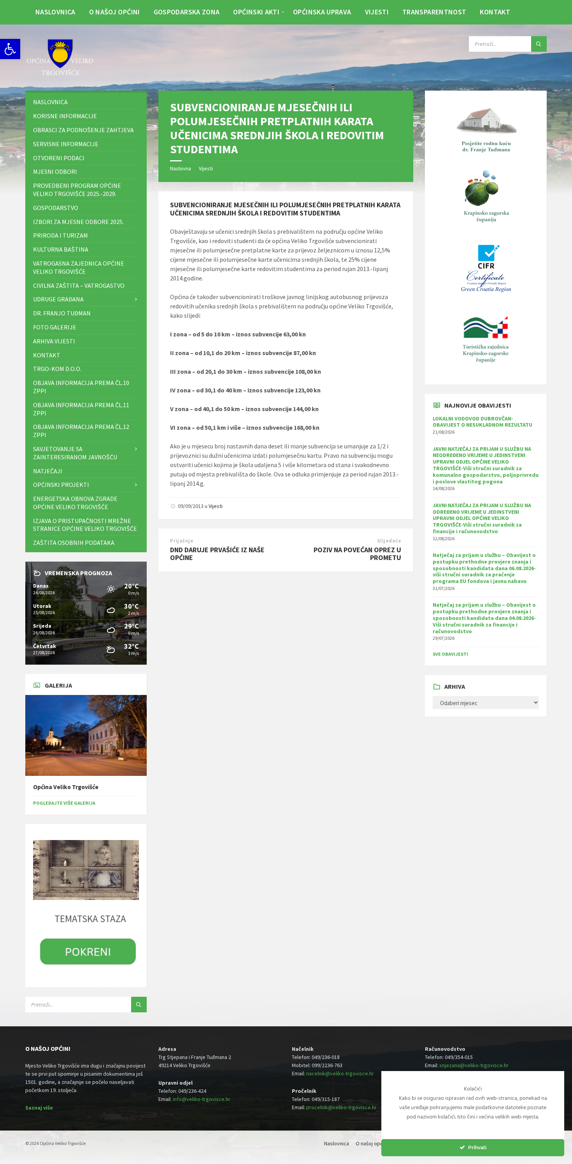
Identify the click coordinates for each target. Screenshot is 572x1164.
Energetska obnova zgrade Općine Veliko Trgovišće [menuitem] (75, 503)
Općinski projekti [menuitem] (61, 484)
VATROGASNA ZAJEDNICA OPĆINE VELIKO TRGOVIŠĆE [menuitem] (78, 267)
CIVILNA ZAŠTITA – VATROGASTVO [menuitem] (79, 285)
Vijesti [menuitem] (377, 11)
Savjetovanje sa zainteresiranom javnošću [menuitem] (75, 453)
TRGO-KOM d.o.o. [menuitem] (57, 369)
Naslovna (180, 168)
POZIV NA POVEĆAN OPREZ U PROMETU (357, 553)
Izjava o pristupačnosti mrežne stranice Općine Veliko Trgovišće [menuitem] (85, 525)
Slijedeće (389, 540)
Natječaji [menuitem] (47, 471)
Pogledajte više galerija (64, 803)
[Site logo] (60, 75)
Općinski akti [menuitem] (256, 11)
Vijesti (206, 168)
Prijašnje (181, 540)
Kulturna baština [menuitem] (60, 249)
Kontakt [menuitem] (495, 11)
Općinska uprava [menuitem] (322, 11)
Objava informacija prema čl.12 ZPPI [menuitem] (81, 431)
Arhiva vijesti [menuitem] (54, 341)
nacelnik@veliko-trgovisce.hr (340, 1073)
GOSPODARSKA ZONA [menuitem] (187, 11)
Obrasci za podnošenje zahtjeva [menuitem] (83, 130)
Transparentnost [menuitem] (434, 11)
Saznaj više (39, 1107)
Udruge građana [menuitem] (58, 299)
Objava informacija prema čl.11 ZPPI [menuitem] (81, 409)
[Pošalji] (539, 44)
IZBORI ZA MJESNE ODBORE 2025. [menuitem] (78, 222)
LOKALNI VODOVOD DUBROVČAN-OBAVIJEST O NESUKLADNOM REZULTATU (482, 422)
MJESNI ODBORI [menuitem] (55, 171)
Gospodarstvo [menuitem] (55, 208)
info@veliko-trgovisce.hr (201, 1099)
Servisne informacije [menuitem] (65, 144)
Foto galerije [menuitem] (54, 327)
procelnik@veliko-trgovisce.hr (341, 1107)
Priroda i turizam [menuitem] (60, 235)
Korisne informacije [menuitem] (65, 116)
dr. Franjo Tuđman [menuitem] (62, 313)
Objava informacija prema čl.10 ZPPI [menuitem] (81, 387)
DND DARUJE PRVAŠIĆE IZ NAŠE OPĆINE (217, 553)
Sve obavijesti (450, 654)
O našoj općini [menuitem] (114, 11)
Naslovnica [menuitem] (55, 11)
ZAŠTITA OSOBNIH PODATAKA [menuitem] (73, 542)
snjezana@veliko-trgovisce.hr (474, 1065)
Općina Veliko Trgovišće (65, 787)
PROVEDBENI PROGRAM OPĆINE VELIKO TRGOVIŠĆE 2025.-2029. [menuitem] (77, 190)
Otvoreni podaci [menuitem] (58, 158)
